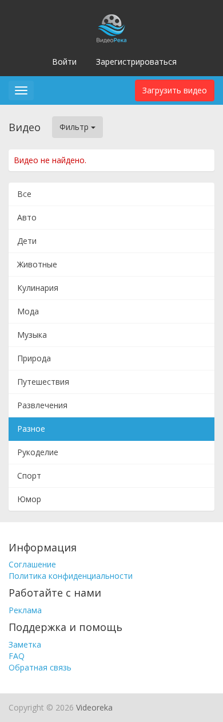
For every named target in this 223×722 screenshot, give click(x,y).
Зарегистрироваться (136, 61)
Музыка (32, 334)
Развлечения (42, 405)
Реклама (25, 610)
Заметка (25, 644)
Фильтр (75, 126)
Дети (27, 240)
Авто (27, 217)
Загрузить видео (174, 90)
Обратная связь (40, 667)
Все (24, 193)
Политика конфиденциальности (71, 575)
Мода (28, 311)
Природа (34, 358)
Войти (64, 61)
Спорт (29, 475)
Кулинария (37, 287)
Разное (31, 428)
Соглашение (32, 564)
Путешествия (43, 381)
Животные (37, 264)
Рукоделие (37, 452)
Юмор (29, 499)
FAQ (17, 655)
